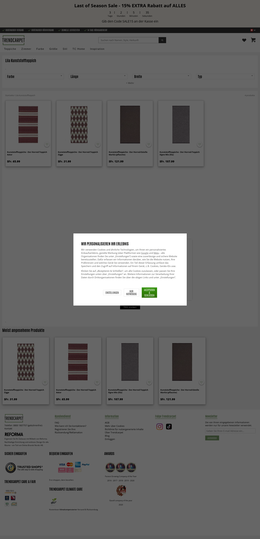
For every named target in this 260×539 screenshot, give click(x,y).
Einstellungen (112, 293)
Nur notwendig (131, 292)
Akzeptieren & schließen (149, 292)
